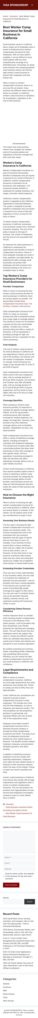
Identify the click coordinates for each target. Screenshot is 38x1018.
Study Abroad (8, 994)
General (6, 984)
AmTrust (15, 332)
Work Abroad (8, 1001)
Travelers (15, 306)
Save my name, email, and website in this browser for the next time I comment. (19, 876)
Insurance (14, 16)
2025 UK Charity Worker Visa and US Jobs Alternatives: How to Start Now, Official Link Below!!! (18, 965)
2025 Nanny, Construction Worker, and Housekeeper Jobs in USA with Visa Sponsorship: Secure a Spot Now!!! (18, 932)
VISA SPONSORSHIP (15, 5)
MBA (5, 991)
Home (5, 16)
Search (6, 898)
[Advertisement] (19, 123)
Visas (5, 997)
